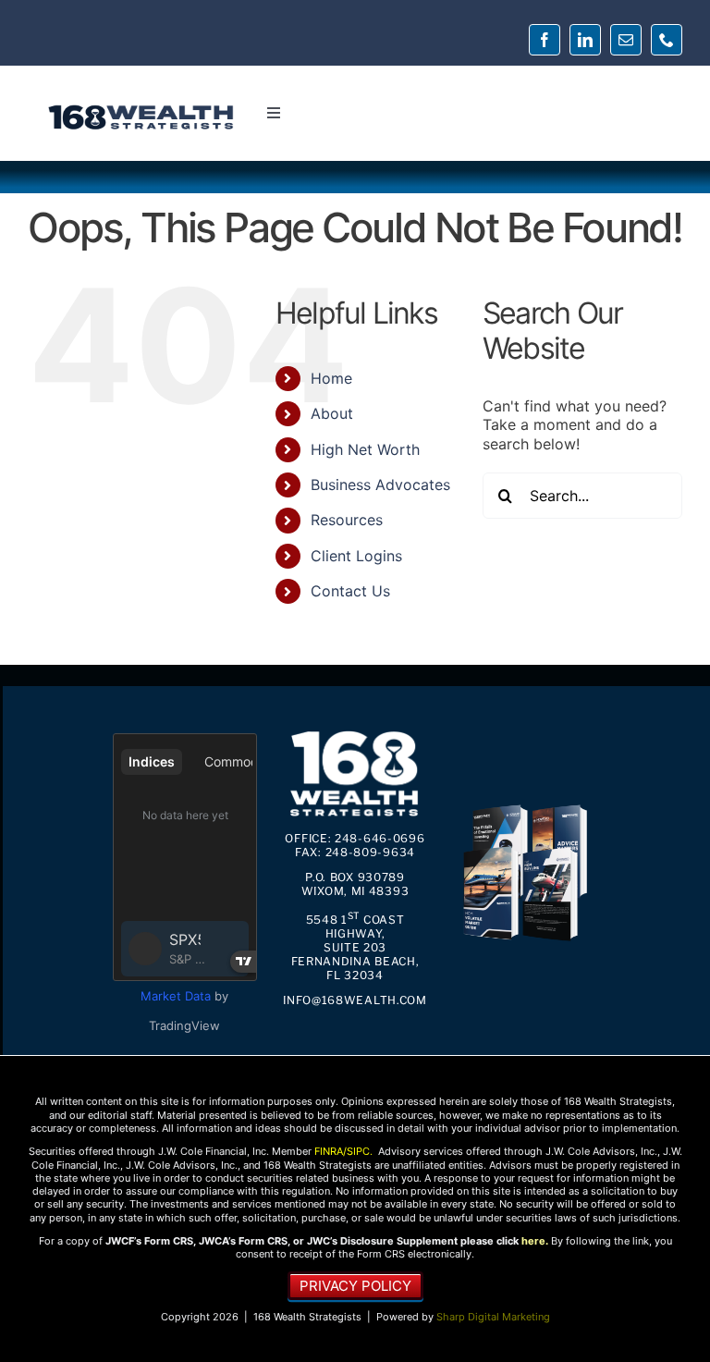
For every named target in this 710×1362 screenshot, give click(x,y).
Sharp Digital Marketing (493, 1316)
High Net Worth (365, 449)
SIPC (358, 1151)
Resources (347, 519)
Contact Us (350, 591)
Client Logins (356, 555)
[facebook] (544, 39)
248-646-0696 (379, 838)
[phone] (666, 39)
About (332, 413)
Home (331, 378)
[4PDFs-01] (525, 807)
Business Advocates (380, 484)
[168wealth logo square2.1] (355, 733)
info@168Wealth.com (355, 1000)
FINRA (328, 1151)
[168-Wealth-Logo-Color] (141, 110)
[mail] (626, 39)
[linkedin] (585, 39)
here (533, 1240)
